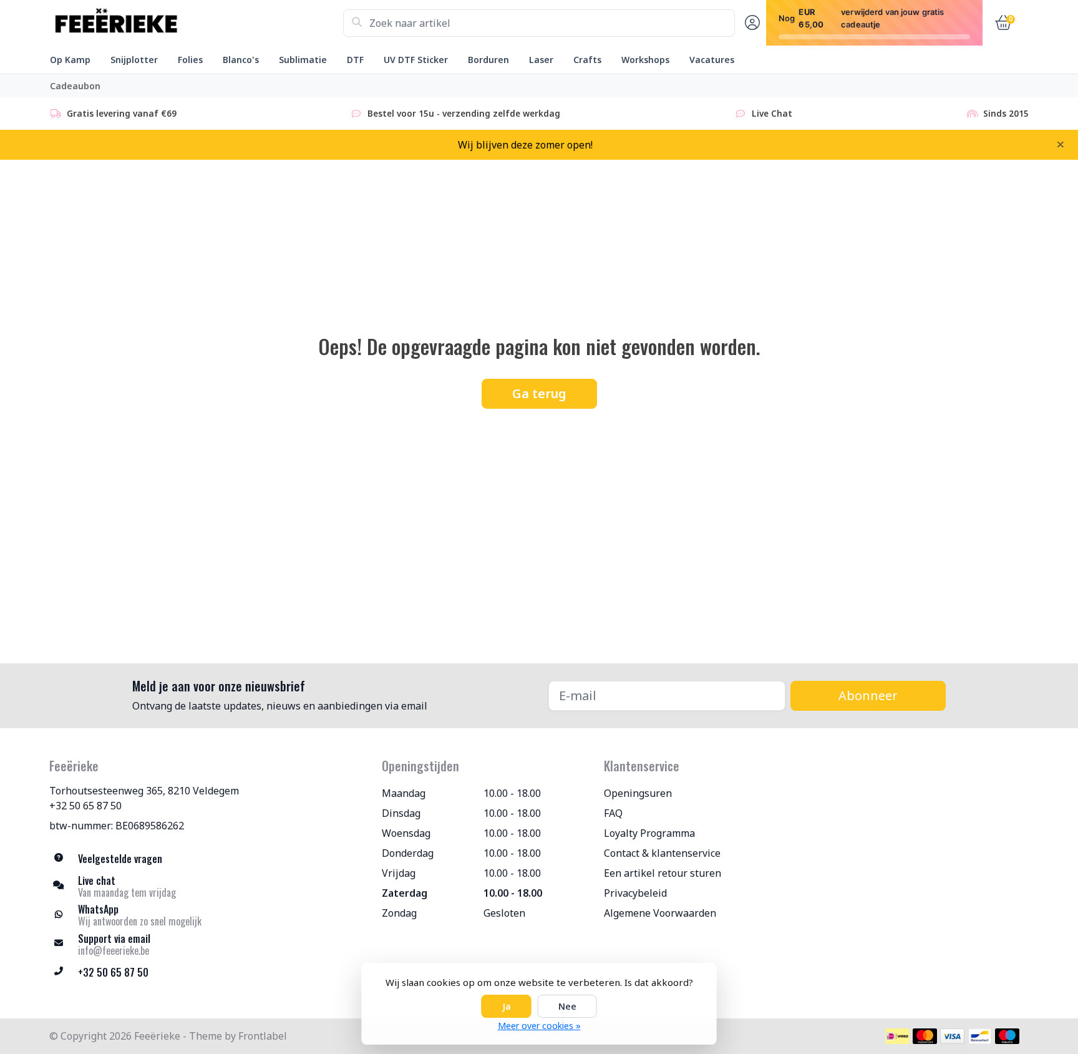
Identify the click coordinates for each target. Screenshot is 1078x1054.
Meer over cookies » (539, 1026)
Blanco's (241, 60)
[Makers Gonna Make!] (196, 23)
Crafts (587, 60)
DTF (355, 60)
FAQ (613, 813)
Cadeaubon (75, 86)
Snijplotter (134, 60)
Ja (506, 1006)
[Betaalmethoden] (897, 1036)
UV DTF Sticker (416, 60)
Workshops (645, 60)
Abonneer (868, 695)
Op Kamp (70, 60)
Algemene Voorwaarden (660, 913)
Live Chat (772, 113)
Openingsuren (638, 793)
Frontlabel (262, 1036)
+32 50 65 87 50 (85, 805)
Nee (567, 1006)
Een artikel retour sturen (662, 873)
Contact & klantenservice (662, 853)
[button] (750, 23)
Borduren (488, 60)
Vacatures (711, 60)
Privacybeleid (635, 893)
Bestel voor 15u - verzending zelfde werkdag (463, 113)
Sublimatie (303, 60)
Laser (541, 60)
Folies (190, 60)
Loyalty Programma (649, 833)
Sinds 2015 (1006, 113)
